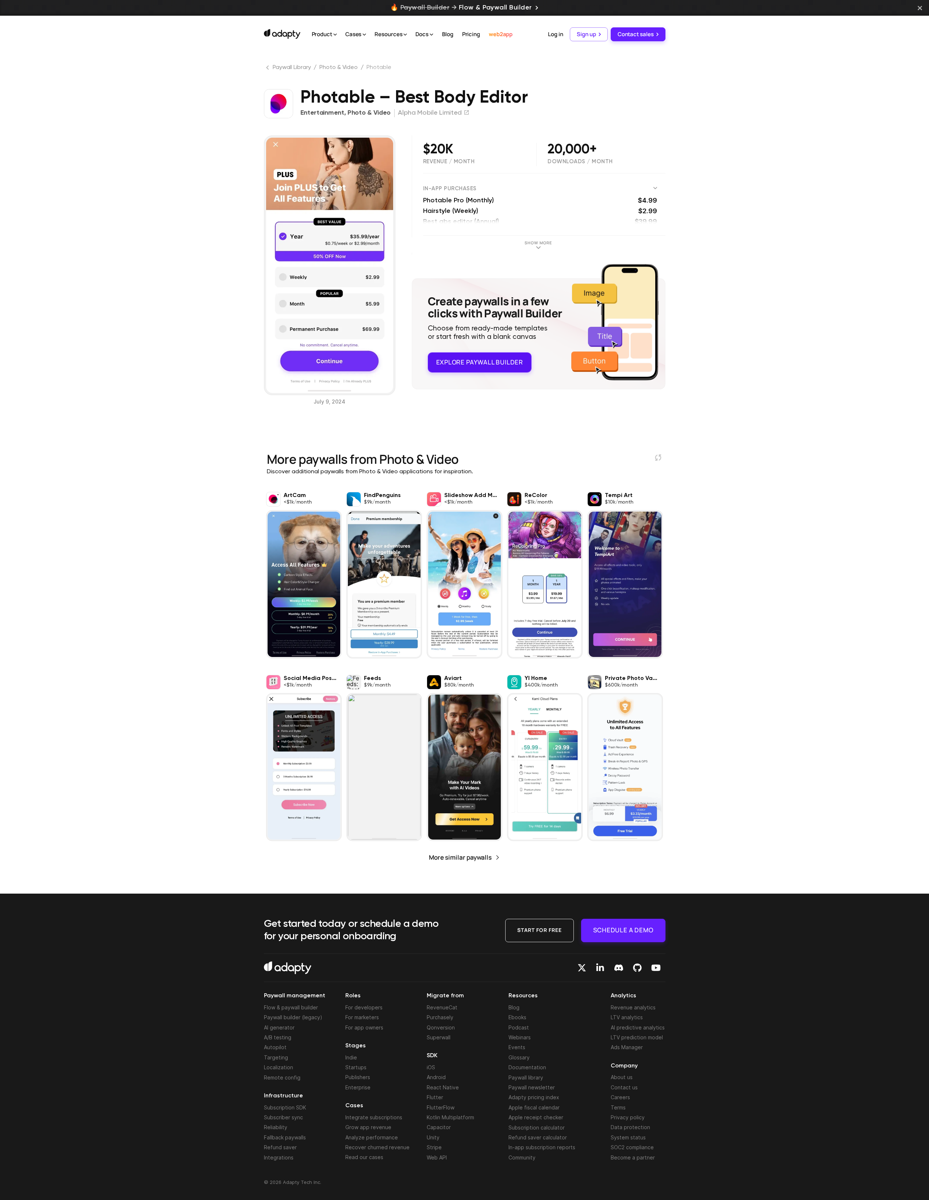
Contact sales (636, 34)
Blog (447, 34)
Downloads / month (580, 161)
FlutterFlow (440, 1107)
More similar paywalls (460, 857)
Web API (437, 1157)
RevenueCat (442, 1007)
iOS (431, 1067)
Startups (355, 1067)
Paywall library (525, 1077)
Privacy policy (628, 1117)
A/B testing (277, 1037)
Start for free (539, 929)
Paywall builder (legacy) (293, 1017)
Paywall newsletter (531, 1087)
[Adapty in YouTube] (655, 968)
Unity (433, 1137)
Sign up (586, 34)
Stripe (434, 1147)
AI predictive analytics (638, 1027)
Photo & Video (338, 67)
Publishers (357, 1077)
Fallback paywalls (285, 1137)
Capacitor (439, 1127)
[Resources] (405, 35)
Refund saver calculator (537, 1137)
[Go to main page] (282, 34)
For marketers (362, 1017)
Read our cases (364, 1157)
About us (622, 1077)
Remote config (282, 1077)
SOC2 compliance (632, 1147)
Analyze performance (371, 1137)
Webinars (519, 1037)
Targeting (276, 1057)
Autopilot (275, 1047)
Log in (555, 34)
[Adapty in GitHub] (637, 968)
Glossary (519, 1057)
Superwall (438, 1037)
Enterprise (358, 1087)
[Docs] (431, 35)
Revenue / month (449, 161)
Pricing (471, 34)
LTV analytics (627, 1017)
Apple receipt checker (535, 1117)
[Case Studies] (364, 35)
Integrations (278, 1157)
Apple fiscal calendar (534, 1107)
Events (516, 1047)
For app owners (364, 1027)
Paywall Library (292, 67)
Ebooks (517, 1017)
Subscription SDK (285, 1107)
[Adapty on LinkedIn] (600, 968)
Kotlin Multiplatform (450, 1117)
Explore (479, 362)
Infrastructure (283, 1096)
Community (521, 1157)
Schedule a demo (623, 930)
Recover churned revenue (377, 1147)
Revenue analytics (633, 1007)
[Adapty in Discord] (618, 968)
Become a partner (633, 1157)
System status (628, 1137)
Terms (618, 1107)
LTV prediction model (637, 1037)
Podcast (518, 1027)
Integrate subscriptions (373, 1117)
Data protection (630, 1127)
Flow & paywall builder (291, 1007)
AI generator (279, 1027)
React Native (443, 1087)
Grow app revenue (368, 1127)
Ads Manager (627, 1047)
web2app (501, 34)
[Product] (335, 35)
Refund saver (280, 1147)
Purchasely (440, 1017)
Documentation (527, 1067)
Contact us (624, 1087)
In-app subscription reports (541, 1147)
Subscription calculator (536, 1127)
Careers (620, 1097)
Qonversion (441, 1027)
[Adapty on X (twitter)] (582, 968)
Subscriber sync (283, 1117)
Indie (351, 1057)
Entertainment (322, 113)
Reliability (275, 1127)
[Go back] (268, 69)
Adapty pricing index (533, 1097)
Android (436, 1077)
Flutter (435, 1097)
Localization (278, 1067)
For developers (364, 1007)
